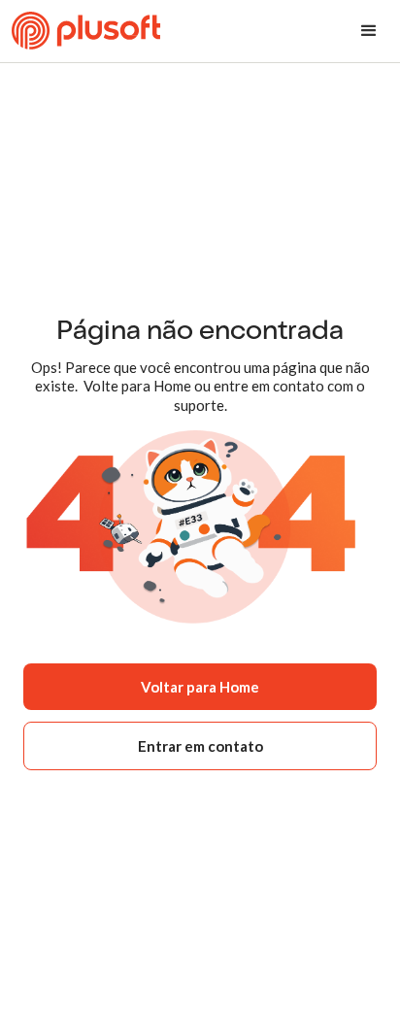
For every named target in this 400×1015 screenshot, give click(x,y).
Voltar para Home (200, 686)
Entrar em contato (200, 746)
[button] (369, 31)
